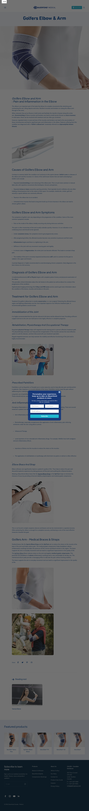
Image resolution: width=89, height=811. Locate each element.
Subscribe (44, 416)
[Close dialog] (59, 392)
